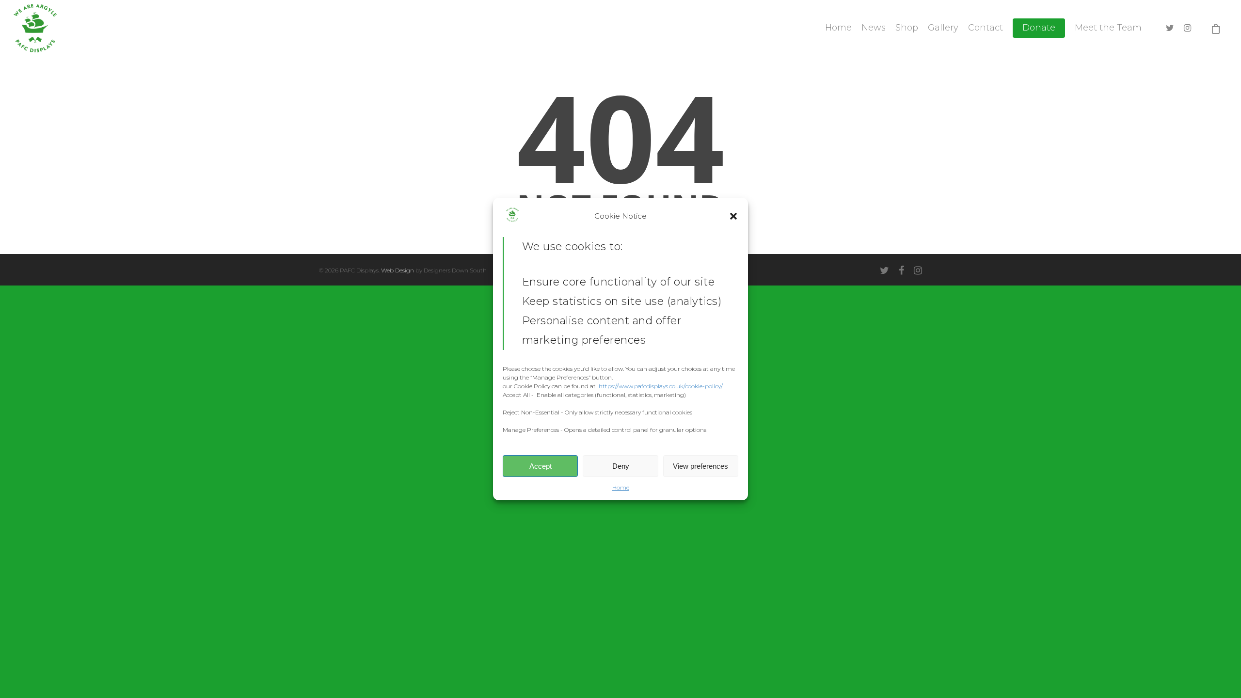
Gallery (943, 27)
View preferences (700, 466)
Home (620, 487)
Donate (1038, 27)
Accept (540, 466)
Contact (985, 27)
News (873, 27)
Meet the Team (1108, 27)
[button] (733, 216)
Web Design (397, 270)
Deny (620, 466)
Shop (906, 27)
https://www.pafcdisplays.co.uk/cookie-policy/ (661, 386)
